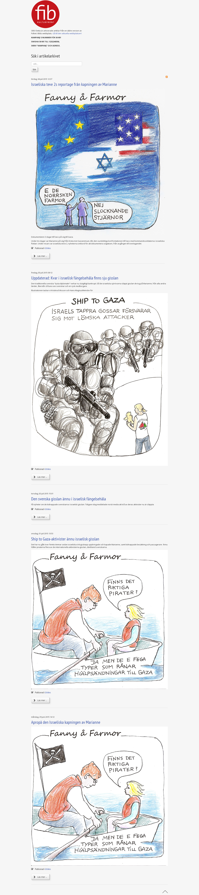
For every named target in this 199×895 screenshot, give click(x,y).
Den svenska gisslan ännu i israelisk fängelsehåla (68, 499)
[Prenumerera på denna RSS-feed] (166, 77)
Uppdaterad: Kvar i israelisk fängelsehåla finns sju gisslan (74, 278)
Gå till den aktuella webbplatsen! (67, 33)
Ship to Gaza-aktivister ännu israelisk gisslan (65, 539)
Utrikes (48, 248)
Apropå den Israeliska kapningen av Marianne (65, 722)
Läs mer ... (42, 256)
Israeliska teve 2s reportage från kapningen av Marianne (74, 84)
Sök (34, 69)
